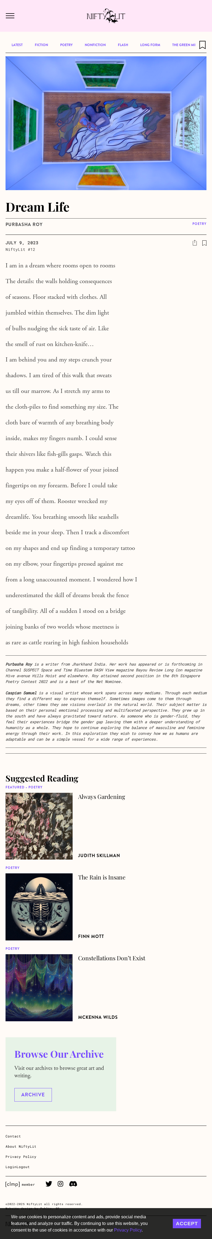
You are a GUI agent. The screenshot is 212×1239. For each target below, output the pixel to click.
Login (11, 1166)
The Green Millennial (191, 44)
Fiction (41, 44)
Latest (17, 44)
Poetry (66, 44)
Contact (13, 1136)
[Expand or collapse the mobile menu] (10, 16)
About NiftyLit (21, 1146)
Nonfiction (95, 44)
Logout (23, 1166)
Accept (187, 1223)
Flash (123, 44)
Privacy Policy (128, 1230)
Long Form (150, 44)
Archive (33, 1094)
